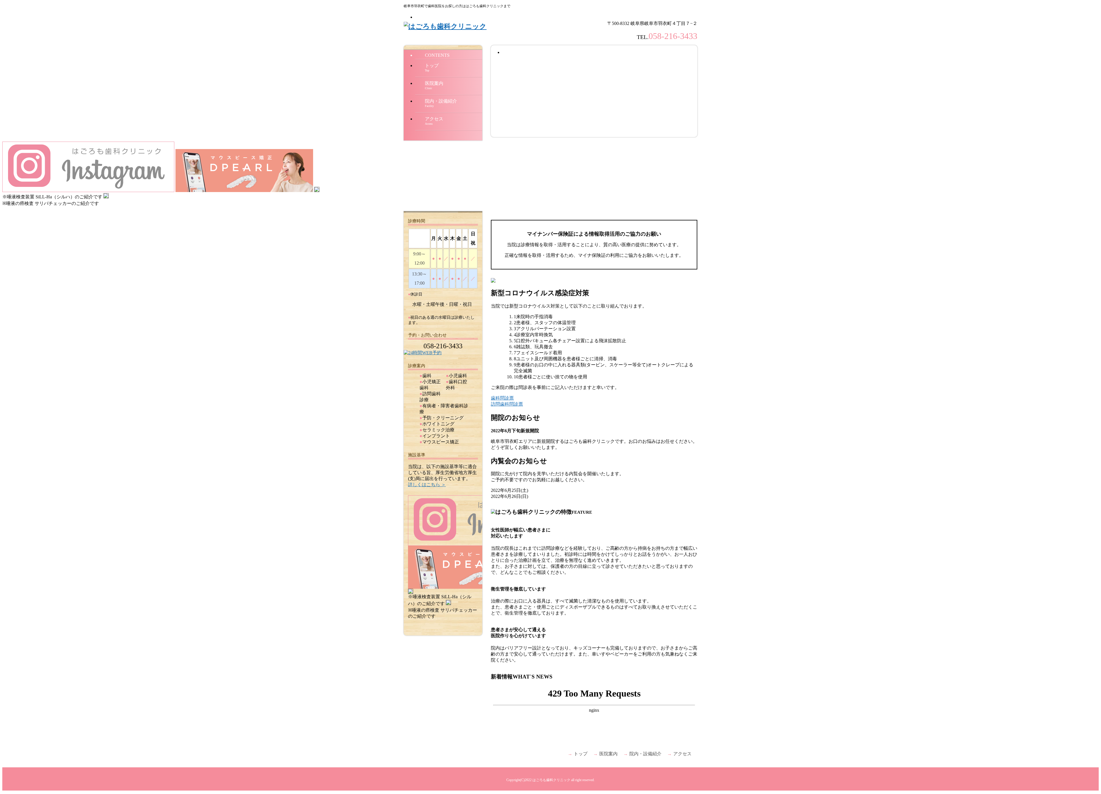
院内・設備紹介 (441, 103)
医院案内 (434, 85)
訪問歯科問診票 (507, 404)
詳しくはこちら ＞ (427, 484)
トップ (432, 67)
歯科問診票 (502, 398)
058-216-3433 (673, 36)
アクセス (434, 120)
